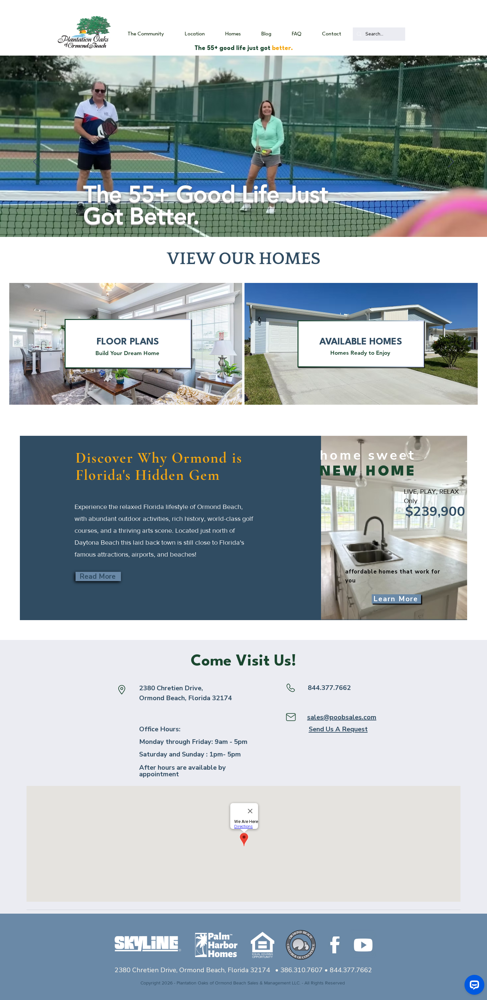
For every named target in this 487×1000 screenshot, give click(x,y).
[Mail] (290, 717)
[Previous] (36, 162)
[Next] (451, 162)
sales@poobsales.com (341, 717)
